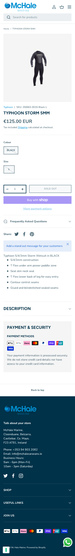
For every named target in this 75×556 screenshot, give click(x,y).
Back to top (37, 390)
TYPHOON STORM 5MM (23, 29)
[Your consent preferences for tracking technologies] (6, 550)
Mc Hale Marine (18, 547)
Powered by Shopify (36, 547)
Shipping (22, 127)
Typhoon (8, 107)
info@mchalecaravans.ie (27, 454)
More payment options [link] (37, 209)
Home (6, 29)
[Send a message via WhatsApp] (67, 542)
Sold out (50, 188)
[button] (62, 7)
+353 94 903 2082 (25, 450)
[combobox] (37, 17)
